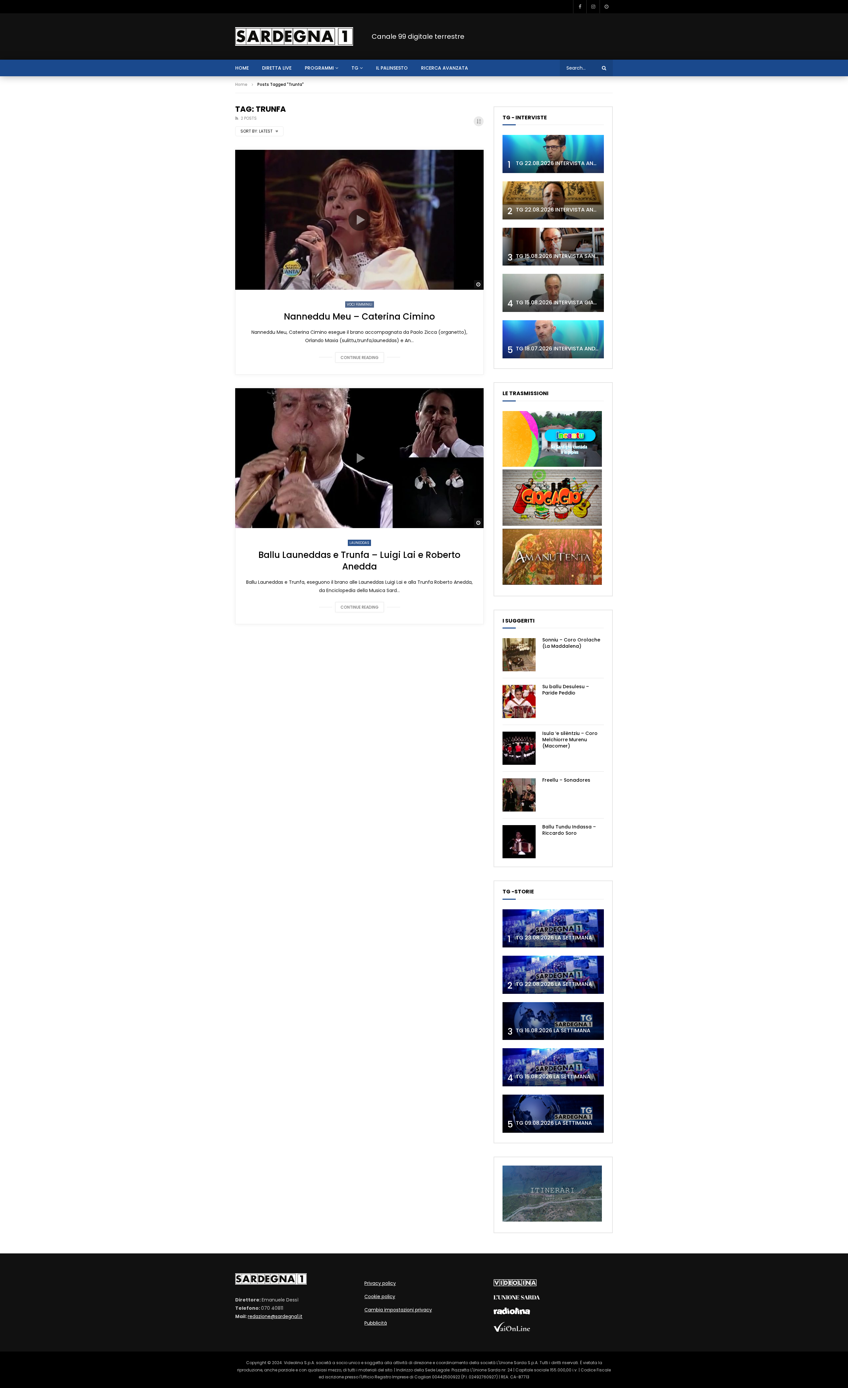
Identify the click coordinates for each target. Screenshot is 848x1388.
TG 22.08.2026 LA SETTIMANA (554, 984)
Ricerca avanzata (444, 68)
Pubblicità (375, 1323)
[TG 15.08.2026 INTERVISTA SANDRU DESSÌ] (553, 247)
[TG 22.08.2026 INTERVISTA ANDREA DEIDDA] (553, 154)
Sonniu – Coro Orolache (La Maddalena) (571, 642)
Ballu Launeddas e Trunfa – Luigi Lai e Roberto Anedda (359, 561)
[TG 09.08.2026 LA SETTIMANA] (553, 1114)
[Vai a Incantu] (552, 465)
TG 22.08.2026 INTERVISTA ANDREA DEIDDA (571, 163)
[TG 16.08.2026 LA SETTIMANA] (553, 1021)
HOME (242, 68)
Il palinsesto (392, 68)
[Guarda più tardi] (606, 6)
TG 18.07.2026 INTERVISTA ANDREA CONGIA (572, 348)
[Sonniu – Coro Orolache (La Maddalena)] (519, 654)
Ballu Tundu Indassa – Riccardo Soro (569, 829)
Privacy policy (380, 1283)
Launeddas (359, 542)
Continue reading (360, 357)
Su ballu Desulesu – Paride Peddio (565, 689)
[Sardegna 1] (294, 36)
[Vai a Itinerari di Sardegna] (552, 1220)
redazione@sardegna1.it (275, 1316)
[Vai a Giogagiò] (552, 524)
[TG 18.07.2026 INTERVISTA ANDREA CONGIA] (553, 339)
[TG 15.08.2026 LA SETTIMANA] (553, 1067)
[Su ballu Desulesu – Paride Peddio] (519, 701)
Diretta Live (277, 68)
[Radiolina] (512, 1312)
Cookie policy (379, 1296)
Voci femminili (359, 304)
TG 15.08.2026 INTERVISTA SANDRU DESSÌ (568, 256)
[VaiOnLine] (512, 1330)
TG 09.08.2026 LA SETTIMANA (554, 1123)
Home (241, 84)
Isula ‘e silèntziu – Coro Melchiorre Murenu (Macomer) (570, 739)
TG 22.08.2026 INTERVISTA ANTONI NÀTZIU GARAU (581, 209)
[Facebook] (579, 6)
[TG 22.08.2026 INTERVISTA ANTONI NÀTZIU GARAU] (553, 200)
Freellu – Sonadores (566, 780)
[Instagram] (593, 6)
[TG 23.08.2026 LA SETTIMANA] (553, 928)
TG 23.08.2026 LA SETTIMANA (554, 937)
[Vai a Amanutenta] (552, 583)
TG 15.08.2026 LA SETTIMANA (553, 1076)
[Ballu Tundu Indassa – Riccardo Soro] (519, 841)
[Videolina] (515, 1284)
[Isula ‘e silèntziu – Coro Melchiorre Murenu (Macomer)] (519, 748)
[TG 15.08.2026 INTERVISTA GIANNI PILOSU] (553, 293)
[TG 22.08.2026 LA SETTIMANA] (553, 975)
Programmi (319, 68)
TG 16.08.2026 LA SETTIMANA (553, 1030)
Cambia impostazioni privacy (398, 1309)
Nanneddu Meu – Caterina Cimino (359, 317)
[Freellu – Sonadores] (519, 795)
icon (359, 220)
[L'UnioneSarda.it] (517, 1298)
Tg (354, 68)
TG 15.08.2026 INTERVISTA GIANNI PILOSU (568, 302)
